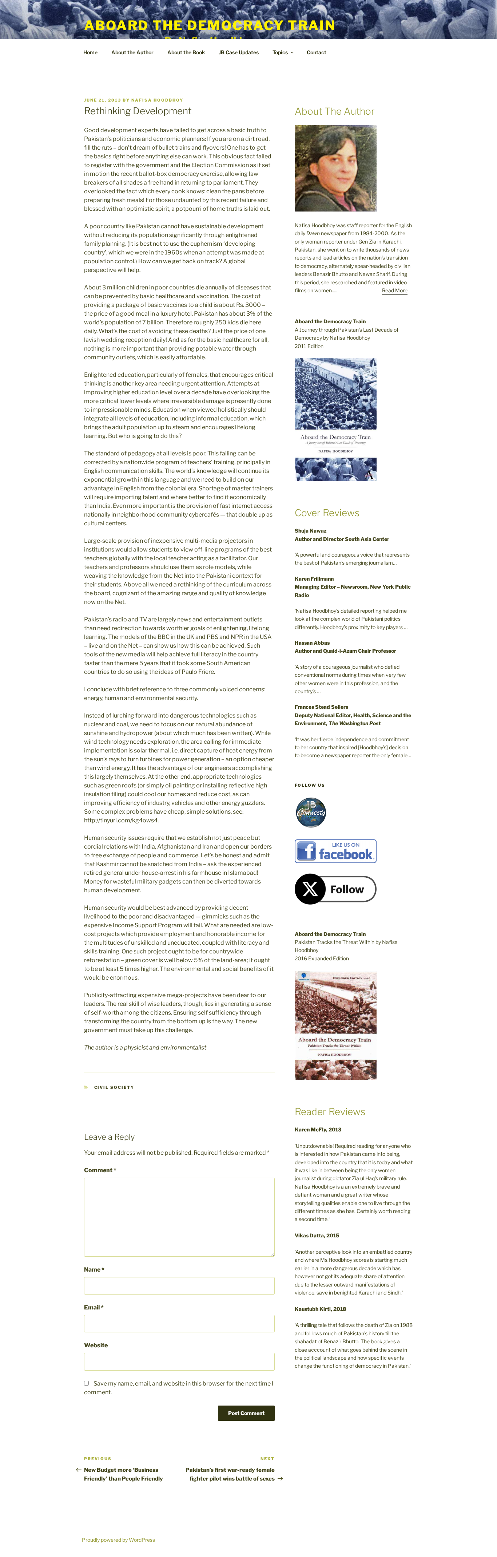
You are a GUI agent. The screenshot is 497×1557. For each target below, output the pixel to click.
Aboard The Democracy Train (210, 25)
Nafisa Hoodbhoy (157, 100)
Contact (316, 52)
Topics (280, 52)
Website (96, 1345)
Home (90, 52)
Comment (100, 1170)
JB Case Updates (239, 52)
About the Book (186, 52)
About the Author (132, 52)
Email (94, 1307)
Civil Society (114, 1087)
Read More (394, 290)
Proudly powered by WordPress (118, 1540)
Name (94, 1269)
